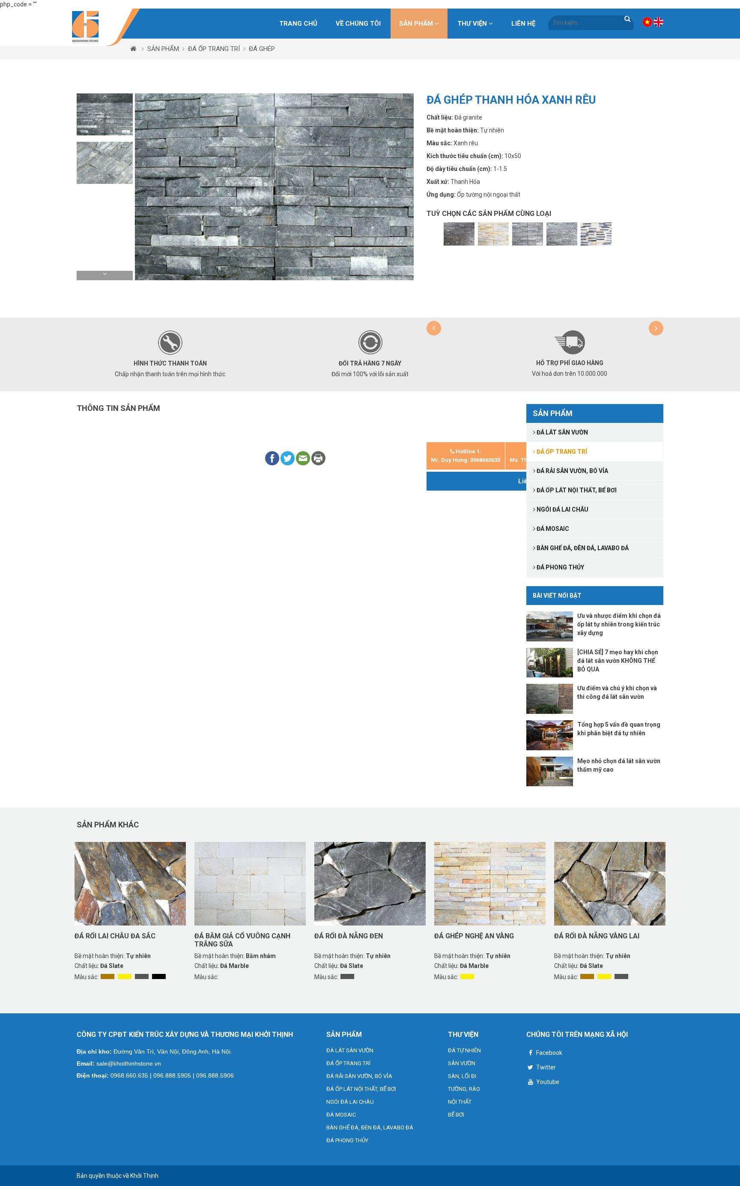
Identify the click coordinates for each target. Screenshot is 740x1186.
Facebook (548, 1052)
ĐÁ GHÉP (262, 49)
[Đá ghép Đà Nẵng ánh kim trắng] (561, 234)
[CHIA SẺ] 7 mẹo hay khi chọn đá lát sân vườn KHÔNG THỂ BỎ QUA (617, 661)
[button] (105, 98)
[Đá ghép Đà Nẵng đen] (459, 234)
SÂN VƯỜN (461, 1063)
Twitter (545, 1067)
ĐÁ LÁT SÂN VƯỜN (349, 1050)
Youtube (547, 1081)
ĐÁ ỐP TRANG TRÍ (214, 49)
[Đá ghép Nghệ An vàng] (493, 234)
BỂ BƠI (456, 1114)
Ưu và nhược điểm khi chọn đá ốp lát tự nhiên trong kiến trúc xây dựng (619, 624)
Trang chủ (298, 23)
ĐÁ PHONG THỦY (347, 1140)
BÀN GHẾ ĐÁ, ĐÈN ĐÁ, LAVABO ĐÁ (369, 1127)
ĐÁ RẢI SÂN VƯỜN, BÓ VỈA (359, 1076)
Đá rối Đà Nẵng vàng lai (596, 936)
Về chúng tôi (358, 23)
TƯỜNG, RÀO (464, 1089)
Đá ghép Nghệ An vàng (474, 936)
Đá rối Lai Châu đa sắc (115, 936)
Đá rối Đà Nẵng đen (348, 936)
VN (647, 22)
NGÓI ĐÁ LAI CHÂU (350, 1102)
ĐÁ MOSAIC (341, 1114)
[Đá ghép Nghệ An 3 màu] (596, 234)
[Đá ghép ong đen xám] (527, 234)
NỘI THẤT (459, 1102)
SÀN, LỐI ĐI (462, 1076)
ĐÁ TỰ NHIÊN (464, 1050)
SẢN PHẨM (417, 23)
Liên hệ (523, 23)
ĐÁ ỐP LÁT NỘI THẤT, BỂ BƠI (361, 1089)
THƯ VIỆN (473, 23)
